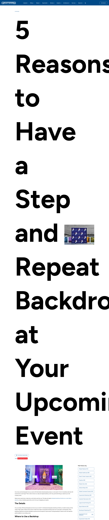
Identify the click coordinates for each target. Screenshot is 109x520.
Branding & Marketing (85, 510)
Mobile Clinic (83, 484)
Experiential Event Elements (86, 514)
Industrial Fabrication (85, 499)
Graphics (82, 480)
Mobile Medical (83, 469)
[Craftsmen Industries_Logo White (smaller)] (9, 2)
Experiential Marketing (85, 495)
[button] (85, 3)
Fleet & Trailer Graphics (85, 476)
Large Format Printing (85, 502)
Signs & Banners (83, 506)
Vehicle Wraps (83, 487)
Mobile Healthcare (84, 472)
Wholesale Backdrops (22, 458)
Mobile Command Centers (86, 491)
